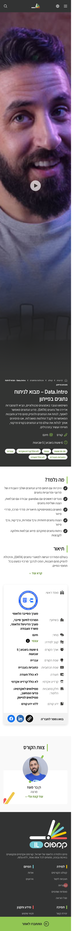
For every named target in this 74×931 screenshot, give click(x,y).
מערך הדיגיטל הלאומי (24, 624)
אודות (31, 872)
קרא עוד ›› (35, 573)
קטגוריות (62, 885)
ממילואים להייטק (27, 697)
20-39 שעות (59, 451)
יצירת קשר (61, 913)
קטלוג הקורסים (59, 872)
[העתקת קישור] (29, 719)
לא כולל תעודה (38, 457)
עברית (10, 451)
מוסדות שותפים (59, 891)
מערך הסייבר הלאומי (25, 613)
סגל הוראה (61, 898)
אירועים (30, 879)
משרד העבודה (29, 629)
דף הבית (60, 380)
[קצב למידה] (28, 641)
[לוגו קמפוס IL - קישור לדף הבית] (35, 6)
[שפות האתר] (57, 6)
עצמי (46, 451)
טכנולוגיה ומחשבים (37, 380)
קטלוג (50, 380)
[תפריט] (65, 6)
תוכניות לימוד (60, 879)
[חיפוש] (5, 6)
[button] (35, 186)
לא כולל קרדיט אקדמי (29, 451)
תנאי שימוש (28, 913)
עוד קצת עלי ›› (34, 796)
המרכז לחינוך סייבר (26, 620)
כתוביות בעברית (57, 457)
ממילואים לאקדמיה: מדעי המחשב (25, 691)
